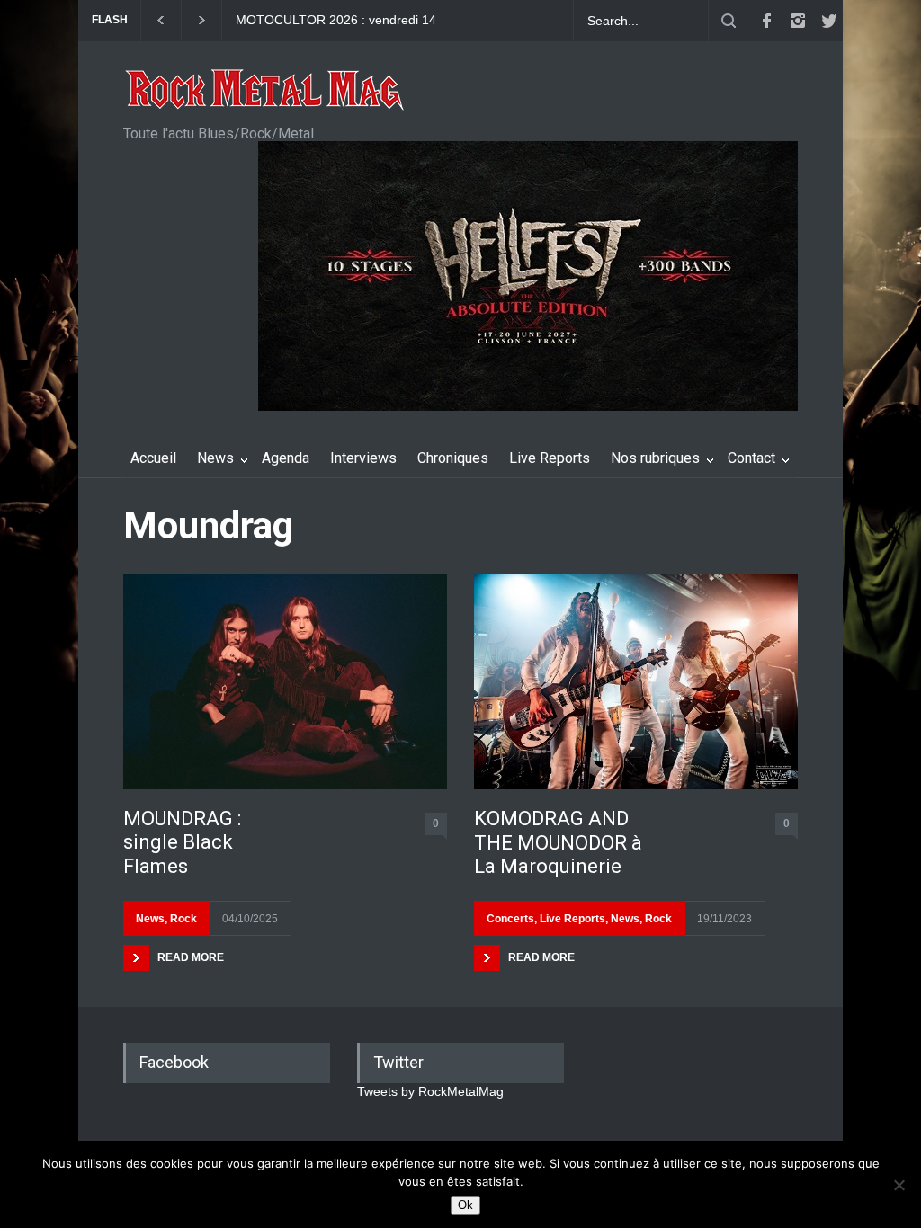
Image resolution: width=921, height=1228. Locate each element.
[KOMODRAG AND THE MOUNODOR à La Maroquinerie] (636, 681)
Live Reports (549, 458)
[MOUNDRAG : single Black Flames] (285, 681)
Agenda (285, 458)
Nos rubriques (655, 458)
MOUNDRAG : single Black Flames (182, 842)
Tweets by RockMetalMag (430, 1091)
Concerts (510, 918)
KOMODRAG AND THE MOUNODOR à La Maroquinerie (558, 842)
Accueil (153, 458)
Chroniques (452, 458)
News (215, 458)
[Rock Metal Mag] (265, 92)
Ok (465, 1205)
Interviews (363, 458)
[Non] (899, 1185)
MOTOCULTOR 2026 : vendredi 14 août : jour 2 (336, 20)
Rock (183, 918)
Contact (751, 458)
